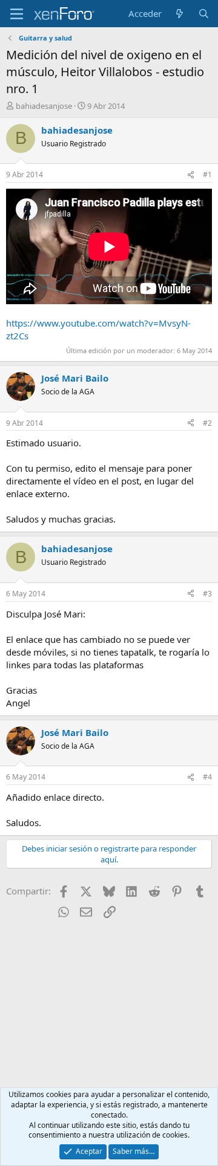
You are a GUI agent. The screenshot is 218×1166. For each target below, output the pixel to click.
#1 (207, 174)
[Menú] (16, 14)
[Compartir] (191, 175)
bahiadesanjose (44, 105)
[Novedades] (179, 13)
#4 (207, 777)
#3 (207, 593)
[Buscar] (204, 13)
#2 (207, 423)
